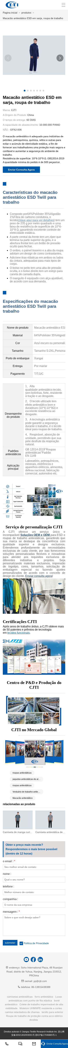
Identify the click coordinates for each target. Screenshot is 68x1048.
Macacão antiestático (23, 798)
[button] (24, 90)
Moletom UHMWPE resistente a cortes (41, 1008)
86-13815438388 (40, 987)
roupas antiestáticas (22, 773)
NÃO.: (6, 129)
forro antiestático (44, 996)
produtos (26, 12)
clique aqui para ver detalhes (36, 220)
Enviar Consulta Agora (21, 169)
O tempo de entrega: (14, 119)
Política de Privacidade (36, 943)
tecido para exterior (52, 1012)
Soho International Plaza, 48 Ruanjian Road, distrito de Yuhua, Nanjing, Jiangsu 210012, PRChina (34, 971)
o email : (9, 861)
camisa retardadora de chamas (22, 1012)
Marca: (6, 110)
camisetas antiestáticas (20, 996)
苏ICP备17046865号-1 (46, 1035)
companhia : (10, 899)
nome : (7, 874)
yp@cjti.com (40, 981)
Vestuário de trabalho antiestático (28, 792)
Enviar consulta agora (38, 575)
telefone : (8, 886)
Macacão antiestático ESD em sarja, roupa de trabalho (33, 18)
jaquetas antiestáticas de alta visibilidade (28, 779)
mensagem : (11, 911)
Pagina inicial (10, 12)
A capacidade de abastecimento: (21, 124)
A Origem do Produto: (15, 115)
